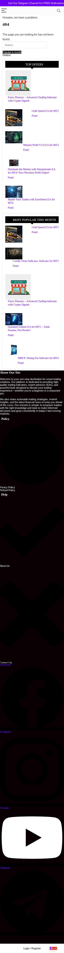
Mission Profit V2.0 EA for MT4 (41, 145)
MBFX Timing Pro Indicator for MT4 (38, 358)
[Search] (59, 10)
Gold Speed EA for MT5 (45, 110)
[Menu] (4, 10)
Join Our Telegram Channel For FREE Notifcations (36, 3)
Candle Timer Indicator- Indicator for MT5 (36, 261)
